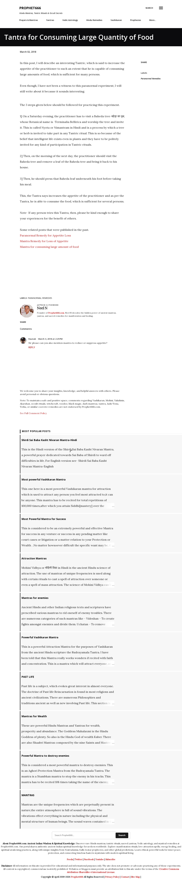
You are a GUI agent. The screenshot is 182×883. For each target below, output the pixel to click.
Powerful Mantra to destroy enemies (45, 755)
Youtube (99, 859)
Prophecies (135, 20)
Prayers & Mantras (28, 20)
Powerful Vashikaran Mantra (39, 637)
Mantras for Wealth (34, 716)
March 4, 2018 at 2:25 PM (50, 339)
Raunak (32, 339)
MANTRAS (27, 795)
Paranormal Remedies (151, 78)
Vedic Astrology (70, 20)
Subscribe (110, 859)
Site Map (135, 876)
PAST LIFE (27, 676)
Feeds (70, 859)
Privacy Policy (112, 876)
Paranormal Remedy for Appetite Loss (45, 235)
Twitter (78, 859)
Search (121, 835)
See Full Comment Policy (33, 413)
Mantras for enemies (34, 598)
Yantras (50, 20)
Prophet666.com (56, 313)
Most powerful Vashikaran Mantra (43, 479)
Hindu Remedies (94, 20)
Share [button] (144, 62)
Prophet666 (30, 8)
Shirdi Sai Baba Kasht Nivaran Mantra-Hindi (49, 440)
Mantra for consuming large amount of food (49, 247)
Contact (125, 876)
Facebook (89, 859)
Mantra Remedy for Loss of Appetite (44, 241)
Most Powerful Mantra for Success (43, 519)
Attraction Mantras (33, 558)
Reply (31, 347)
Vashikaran (116, 20)
